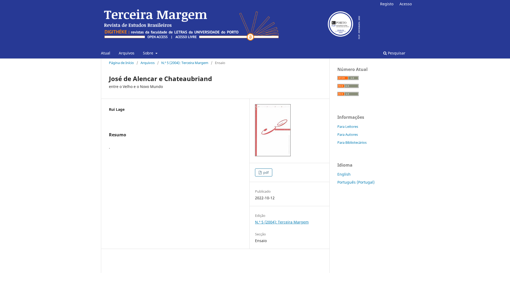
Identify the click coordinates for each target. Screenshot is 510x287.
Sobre (148, 53)
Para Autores (347, 134)
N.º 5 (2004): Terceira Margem (184, 62)
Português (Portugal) (356, 182)
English (344, 174)
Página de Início (121, 62)
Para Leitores (347, 126)
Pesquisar (396, 53)
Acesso (406, 3)
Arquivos (126, 53)
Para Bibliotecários (352, 142)
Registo (386, 3)
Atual (105, 53)
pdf (265, 172)
